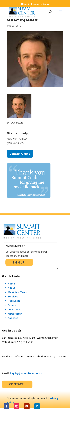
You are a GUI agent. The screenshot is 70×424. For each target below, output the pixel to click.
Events (12, 305)
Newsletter (15, 313)
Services (13, 296)
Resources (14, 300)
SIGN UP (18, 262)
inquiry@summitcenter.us (26, 373)
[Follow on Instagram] (16, 406)
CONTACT (16, 384)
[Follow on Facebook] (6, 406)
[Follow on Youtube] (27, 406)
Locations (14, 309)
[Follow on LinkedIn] (37, 406)
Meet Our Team (17, 292)
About (11, 287)
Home (11, 283)
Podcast (13, 318)
